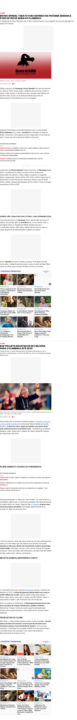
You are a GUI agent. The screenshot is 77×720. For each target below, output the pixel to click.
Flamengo (36, 504)
